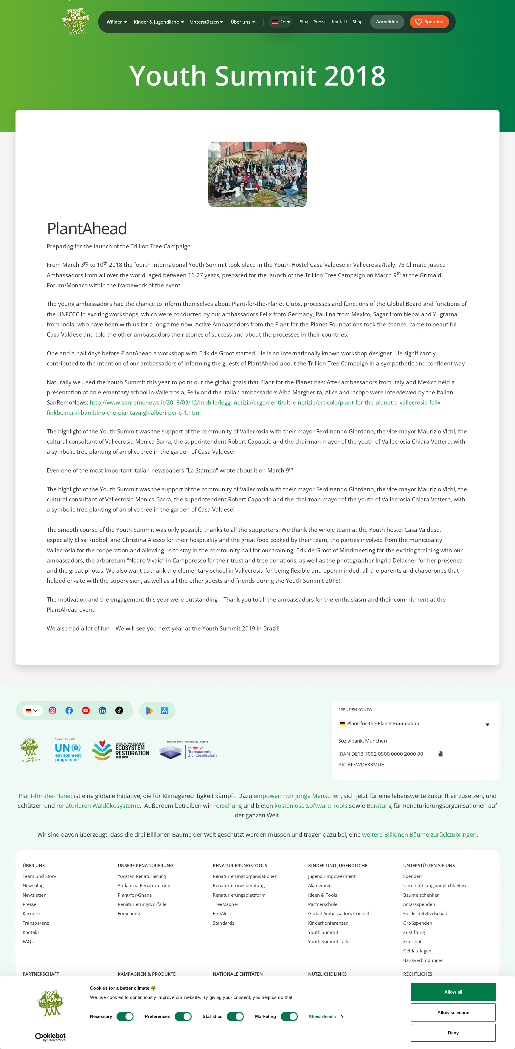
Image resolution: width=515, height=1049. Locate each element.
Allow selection (453, 1012)
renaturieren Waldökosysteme (98, 805)
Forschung (227, 805)
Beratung (379, 805)
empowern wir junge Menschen (297, 795)
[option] (412, 723)
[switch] (183, 1016)
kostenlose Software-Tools (311, 805)
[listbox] (416, 724)
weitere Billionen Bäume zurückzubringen (419, 834)
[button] (116, 22)
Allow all (453, 991)
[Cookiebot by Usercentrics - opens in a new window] (50, 1037)
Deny (453, 1032)
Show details (322, 1016)
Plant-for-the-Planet (45, 795)
